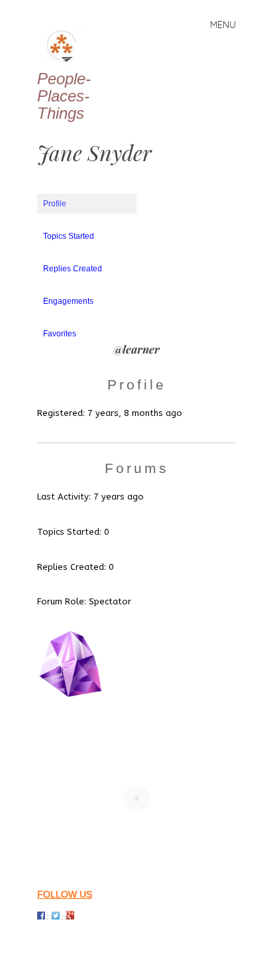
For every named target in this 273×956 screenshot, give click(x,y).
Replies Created (72, 268)
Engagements (68, 301)
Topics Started (68, 236)
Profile (54, 203)
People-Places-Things (64, 96)
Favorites (59, 333)
